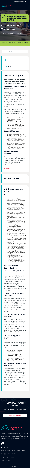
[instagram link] (3, 443)
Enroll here (8, 168)
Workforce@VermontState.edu (8, 457)
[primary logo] (7, 6)
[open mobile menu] (27, 6)
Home (3, 42)
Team (16, 466)
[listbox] (15, 51)
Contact (21, 466)
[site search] (27, 2)
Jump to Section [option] (9, 51)
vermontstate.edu (19, 1)
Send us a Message (15, 415)
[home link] (11, 427)
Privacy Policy (10, 466)
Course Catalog (11, 42)
